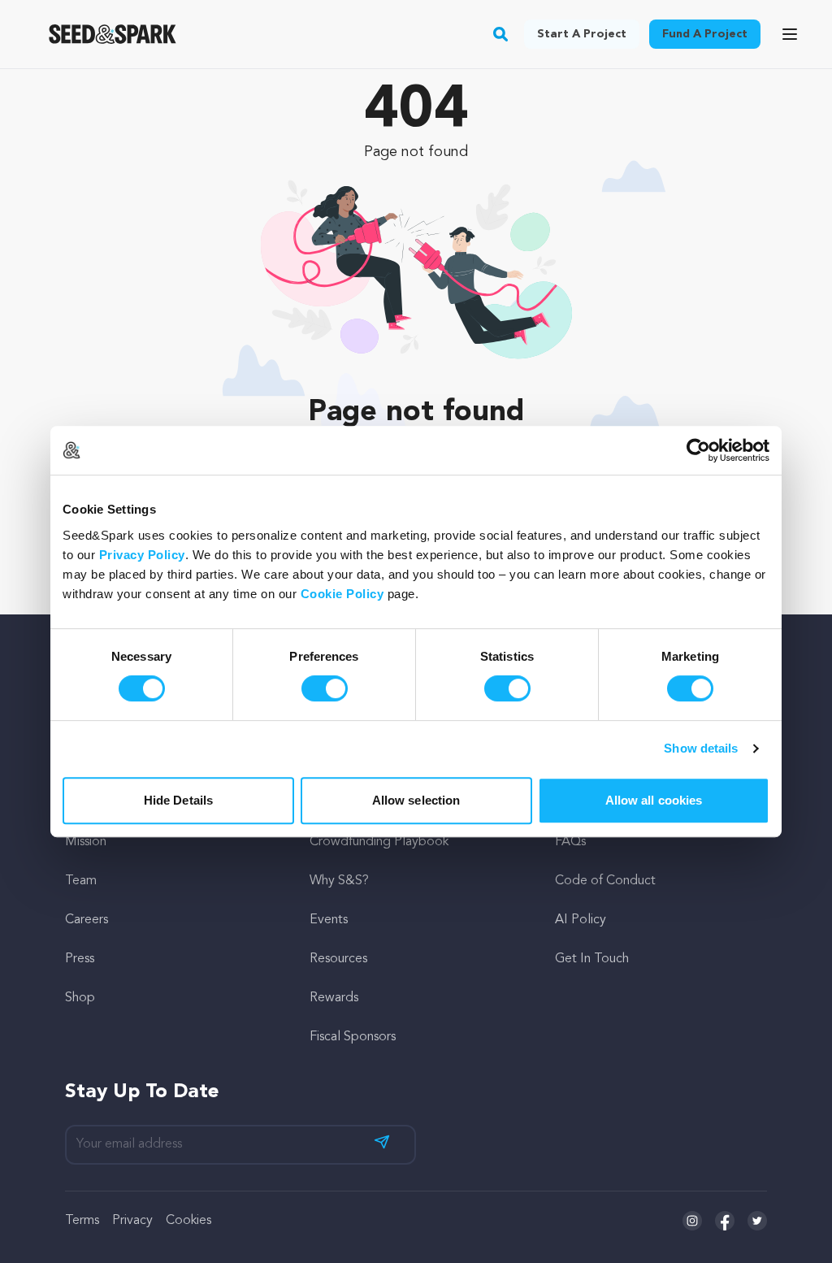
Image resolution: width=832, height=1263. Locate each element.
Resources (338, 959)
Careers (86, 920)
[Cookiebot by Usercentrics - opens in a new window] (698, 450)
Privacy (132, 1220)
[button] (501, 34)
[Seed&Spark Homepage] (112, 34)
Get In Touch (592, 959)
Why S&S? (339, 881)
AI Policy (580, 920)
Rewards (334, 998)
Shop (80, 998)
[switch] (324, 688)
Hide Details (178, 800)
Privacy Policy (142, 555)
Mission (85, 842)
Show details (701, 748)
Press (79, 959)
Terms (82, 1220)
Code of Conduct (605, 881)
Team (81, 881)
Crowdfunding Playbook (379, 842)
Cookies (188, 1220)
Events (329, 920)
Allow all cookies (654, 800)
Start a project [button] (581, 34)
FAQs (570, 842)
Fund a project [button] (705, 34)
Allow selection (416, 800)
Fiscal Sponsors (353, 1037)
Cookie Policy (342, 594)
